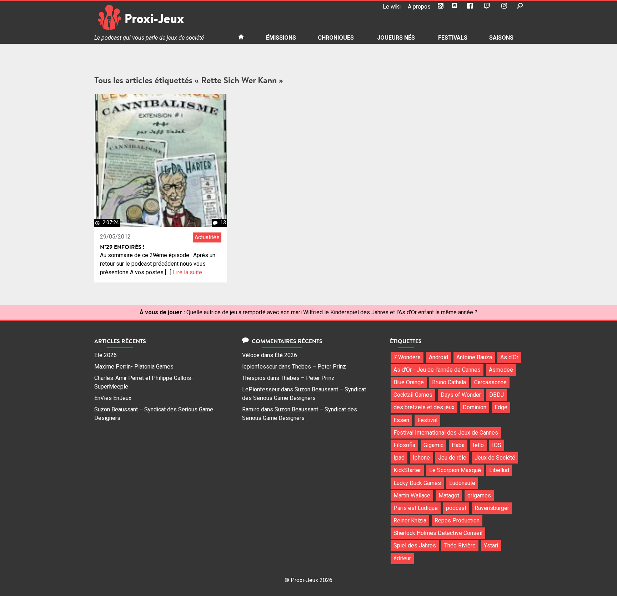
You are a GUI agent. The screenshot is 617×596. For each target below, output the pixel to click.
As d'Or (509, 357)
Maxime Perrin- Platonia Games (134, 366)
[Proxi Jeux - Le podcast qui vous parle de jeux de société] (160, 17)
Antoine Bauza (474, 357)
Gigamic (433, 445)
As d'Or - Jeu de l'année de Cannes (437, 369)
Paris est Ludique (415, 508)
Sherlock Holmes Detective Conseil (437, 533)
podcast (456, 508)
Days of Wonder (461, 394)
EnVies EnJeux (112, 398)
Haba (458, 445)
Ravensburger (492, 508)
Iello (478, 445)
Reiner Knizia (409, 520)
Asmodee (501, 369)
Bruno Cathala (449, 382)
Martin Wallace (411, 495)
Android (438, 357)
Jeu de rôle (452, 457)
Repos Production (457, 520)
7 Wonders (407, 357)
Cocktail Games (412, 394)
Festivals (452, 37)
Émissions (281, 37)
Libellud (499, 470)
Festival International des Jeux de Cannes (445, 432)
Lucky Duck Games (417, 483)
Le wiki (392, 6)
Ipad (399, 457)
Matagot (448, 495)
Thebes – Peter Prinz (319, 366)
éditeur (402, 558)
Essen (401, 420)
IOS (496, 445)
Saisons (501, 37)
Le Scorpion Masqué (455, 470)
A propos (419, 6)
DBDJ (496, 394)
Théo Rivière (460, 545)
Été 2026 (105, 355)
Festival (427, 420)
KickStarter (407, 470)
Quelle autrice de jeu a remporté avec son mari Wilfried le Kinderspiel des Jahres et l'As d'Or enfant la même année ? (331, 312)
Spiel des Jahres (414, 545)
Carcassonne (490, 382)
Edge (501, 407)
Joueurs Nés (396, 37)
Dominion (474, 407)
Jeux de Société (495, 457)
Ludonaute (462, 483)
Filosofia (404, 445)
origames (479, 495)
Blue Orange (408, 382)
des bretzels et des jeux (424, 407)
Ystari (491, 545)
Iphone (421, 457)
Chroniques (336, 37)
